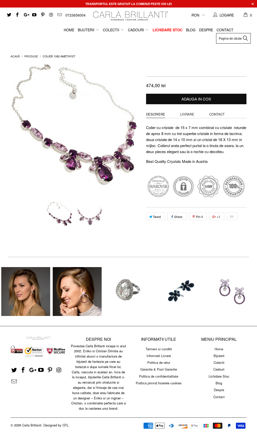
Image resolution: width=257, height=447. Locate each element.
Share (178, 216)
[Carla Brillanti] (130, 16)
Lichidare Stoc (167, 29)
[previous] (17, 129)
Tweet (157, 216)
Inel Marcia (128, 291)
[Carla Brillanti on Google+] (25, 15)
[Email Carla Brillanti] (59, 15)
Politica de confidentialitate (158, 376)
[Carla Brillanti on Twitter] (8, 15)
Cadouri (136, 29)
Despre (206, 29)
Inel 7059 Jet (179, 291)
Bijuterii (86, 29)
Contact (225, 29)
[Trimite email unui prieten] (232, 216)
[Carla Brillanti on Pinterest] (42, 15)
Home (69, 29)
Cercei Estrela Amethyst (231, 291)
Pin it (199, 216)
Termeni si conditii (159, 349)
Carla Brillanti (31, 425)
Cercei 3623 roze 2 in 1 (77, 291)
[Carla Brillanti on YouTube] (34, 15)
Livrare (187, 114)
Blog (191, 29)
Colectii (111, 29)
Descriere (155, 114)
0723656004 (76, 15)
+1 (218, 216)
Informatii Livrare (159, 355)
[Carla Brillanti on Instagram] (50, 15)
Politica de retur (158, 362)
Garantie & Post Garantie (158, 369)
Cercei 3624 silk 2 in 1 (25, 291)
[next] (134, 129)
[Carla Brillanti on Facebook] (17, 15)
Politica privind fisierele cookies (159, 383)
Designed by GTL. (56, 425)
